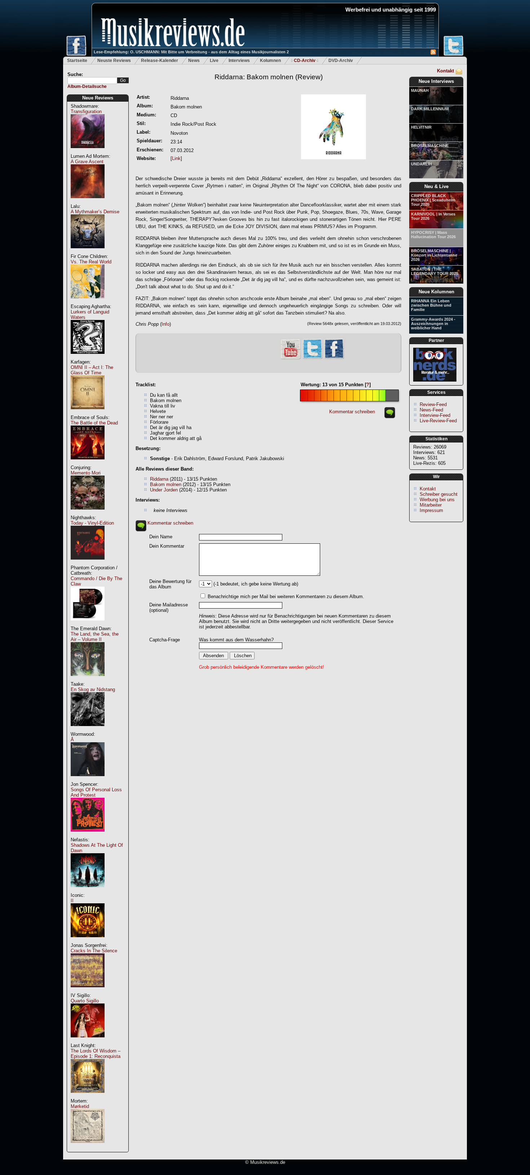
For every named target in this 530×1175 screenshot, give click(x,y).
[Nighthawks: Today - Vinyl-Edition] (88, 563)
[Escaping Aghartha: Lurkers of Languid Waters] (88, 357)
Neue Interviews (436, 81)
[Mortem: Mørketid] (88, 1146)
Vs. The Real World (91, 261)
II (72, 900)
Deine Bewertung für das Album (170, 584)
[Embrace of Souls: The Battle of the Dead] (88, 463)
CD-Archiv (304, 60)
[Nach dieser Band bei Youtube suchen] (290, 358)
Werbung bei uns (437, 499)
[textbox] (92, 80)
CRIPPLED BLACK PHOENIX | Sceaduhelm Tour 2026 (433, 199)
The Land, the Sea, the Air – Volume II (95, 636)
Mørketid (80, 1106)
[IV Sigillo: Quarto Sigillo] (88, 1041)
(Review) (269, 77)
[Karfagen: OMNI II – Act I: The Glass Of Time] (88, 413)
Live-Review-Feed (438, 420)
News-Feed (431, 410)
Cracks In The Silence (94, 950)
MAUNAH (420, 90)
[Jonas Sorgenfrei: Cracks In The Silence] (88, 991)
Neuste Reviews (114, 60)
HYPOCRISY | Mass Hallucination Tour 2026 (433, 234)
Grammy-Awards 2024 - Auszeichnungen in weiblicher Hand (433, 323)
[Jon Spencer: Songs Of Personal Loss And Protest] (88, 835)
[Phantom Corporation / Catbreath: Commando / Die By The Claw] (88, 624)
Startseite (77, 60)
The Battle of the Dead (94, 423)
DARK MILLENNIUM (430, 109)
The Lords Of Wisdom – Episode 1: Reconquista (95, 1053)
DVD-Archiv (340, 60)
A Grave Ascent (87, 161)
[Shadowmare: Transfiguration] (88, 152)
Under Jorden (164, 490)
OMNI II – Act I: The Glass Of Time (92, 370)
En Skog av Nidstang (93, 689)
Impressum (431, 510)
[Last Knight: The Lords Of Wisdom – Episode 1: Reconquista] (88, 1096)
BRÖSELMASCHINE (430, 145)
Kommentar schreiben (352, 411)
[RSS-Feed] (433, 53)
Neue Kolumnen (436, 291)
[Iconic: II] (88, 941)
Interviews (239, 60)
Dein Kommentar (166, 546)
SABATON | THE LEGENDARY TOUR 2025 (434, 271)
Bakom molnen (165, 484)
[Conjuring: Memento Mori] (88, 513)
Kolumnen (270, 60)
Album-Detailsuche (87, 86)
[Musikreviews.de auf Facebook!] (334, 358)
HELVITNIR (421, 127)
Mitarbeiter (431, 505)
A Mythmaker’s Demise (95, 211)
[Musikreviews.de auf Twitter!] (312, 358)
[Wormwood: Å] (88, 780)
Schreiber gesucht (439, 494)
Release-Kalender (159, 60)
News (194, 60)
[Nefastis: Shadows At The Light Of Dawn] (88, 891)
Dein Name (160, 536)
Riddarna (159, 479)
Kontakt (445, 71)
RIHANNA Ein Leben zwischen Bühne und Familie (431, 305)
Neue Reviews (97, 98)
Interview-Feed (435, 415)
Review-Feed (433, 404)
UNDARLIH (421, 164)
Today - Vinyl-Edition (92, 523)
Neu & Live (436, 186)
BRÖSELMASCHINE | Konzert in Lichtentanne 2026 (434, 255)
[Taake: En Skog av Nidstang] (88, 730)
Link (176, 158)
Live (214, 60)
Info (165, 324)
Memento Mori (86, 473)
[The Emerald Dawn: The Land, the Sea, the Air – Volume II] (88, 679)
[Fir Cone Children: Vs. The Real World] (88, 302)
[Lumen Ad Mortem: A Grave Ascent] (88, 202)
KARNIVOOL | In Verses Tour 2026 (433, 216)
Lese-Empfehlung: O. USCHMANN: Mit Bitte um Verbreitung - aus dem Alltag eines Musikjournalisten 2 (191, 52)
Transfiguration (86, 111)
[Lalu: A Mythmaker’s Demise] (88, 252)
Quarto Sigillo (85, 1000)
